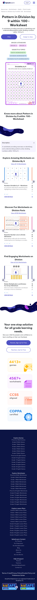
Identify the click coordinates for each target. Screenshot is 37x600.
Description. (6, 142)
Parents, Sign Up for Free (18, 343)
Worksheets (13, 9)
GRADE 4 (22, 45)
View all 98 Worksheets (18, 213)
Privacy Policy (17, 573)
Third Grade (26, 9)
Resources (4, 9)
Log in (27, 2)
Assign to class (28, 37)
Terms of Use (6, 573)
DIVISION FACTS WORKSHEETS (18, 59)
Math (19, 9)
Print (9, 37)
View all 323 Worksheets (18, 262)
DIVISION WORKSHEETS (18, 56)
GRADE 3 (14, 45)
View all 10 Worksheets (18, 164)
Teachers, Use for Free (18, 350)
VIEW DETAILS (8, 196)
